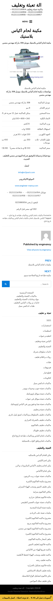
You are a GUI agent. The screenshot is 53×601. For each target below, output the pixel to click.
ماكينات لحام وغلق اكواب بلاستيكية (36, 441)
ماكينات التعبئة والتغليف (26, 296)
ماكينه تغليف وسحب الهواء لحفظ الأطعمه (34, 554)
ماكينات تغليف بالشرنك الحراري (37, 420)
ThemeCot (24, 591)
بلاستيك (36, 218)
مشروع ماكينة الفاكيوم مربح (39, 523)
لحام (31, 218)
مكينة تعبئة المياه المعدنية (40, 507)
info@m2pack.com (26, 172)
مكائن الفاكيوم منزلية (42, 491)
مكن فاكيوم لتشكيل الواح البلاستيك (36, 576)
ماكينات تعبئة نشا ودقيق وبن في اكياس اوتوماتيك (31, 404)
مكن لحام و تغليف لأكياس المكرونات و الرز (33, 465)
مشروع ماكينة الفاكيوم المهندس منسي (34, 528)
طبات (48, 362)
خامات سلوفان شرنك (42, 351)
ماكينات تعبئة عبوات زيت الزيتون (37, 476)
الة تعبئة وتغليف (26, 5)
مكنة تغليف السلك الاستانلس (39, 570)
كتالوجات (47, 378)
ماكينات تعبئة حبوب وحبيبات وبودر (37, 388)
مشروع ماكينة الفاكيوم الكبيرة (38, 533)
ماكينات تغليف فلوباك (42, 430)
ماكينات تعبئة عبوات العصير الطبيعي (36, 502)
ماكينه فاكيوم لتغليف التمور (39, 544)
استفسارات (46, 325)
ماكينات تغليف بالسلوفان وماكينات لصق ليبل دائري (29, 414)
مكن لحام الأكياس (43, 471)
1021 (48, 320)
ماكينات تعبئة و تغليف (42, 409)
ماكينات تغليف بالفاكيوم (41, 425)
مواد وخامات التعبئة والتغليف (26, 299)
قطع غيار (47, 372)
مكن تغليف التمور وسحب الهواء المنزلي (34, 486)
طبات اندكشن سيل (26, 306)
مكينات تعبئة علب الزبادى (40, 513)
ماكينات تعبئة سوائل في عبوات (38, 399)
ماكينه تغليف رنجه (43, 560)
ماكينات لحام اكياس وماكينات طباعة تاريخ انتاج (26, 215)
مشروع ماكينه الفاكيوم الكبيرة (38, 518)
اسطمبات (47, 330)
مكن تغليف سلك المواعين (40, 581)
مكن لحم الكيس (44, 460)
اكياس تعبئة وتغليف (43, 341)
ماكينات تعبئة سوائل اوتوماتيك (38, 393)
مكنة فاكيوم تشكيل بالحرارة (39, 565)
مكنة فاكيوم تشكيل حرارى (40, 497)
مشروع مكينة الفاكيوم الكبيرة (38, 481)
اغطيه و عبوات (45, 336)
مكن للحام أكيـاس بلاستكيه (39, 455)
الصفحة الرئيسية (27, 293)
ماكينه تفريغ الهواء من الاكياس (38, 549)
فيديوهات (47, 367)
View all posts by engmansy (39, 249)
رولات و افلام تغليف (43, 357)
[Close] (51, 597)
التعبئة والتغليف (44, 346)
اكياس (42, 218)
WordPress (41, 591)
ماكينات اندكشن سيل (42, 383)
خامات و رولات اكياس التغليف (26, 303)
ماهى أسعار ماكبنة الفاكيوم (39, 539)
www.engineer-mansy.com (26, 185)
